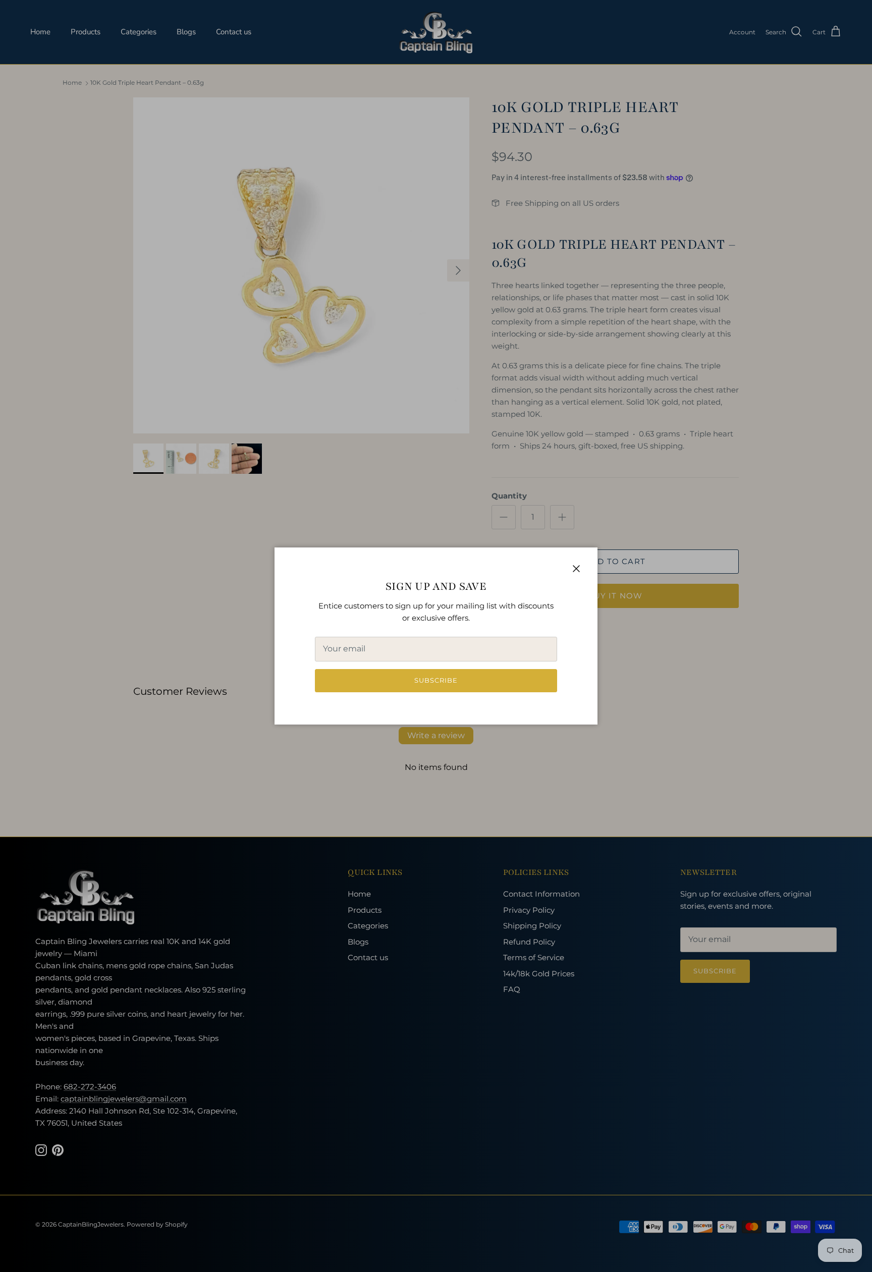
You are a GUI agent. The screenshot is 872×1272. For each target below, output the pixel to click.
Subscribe (436, 680)
